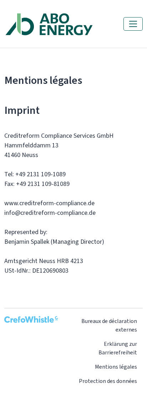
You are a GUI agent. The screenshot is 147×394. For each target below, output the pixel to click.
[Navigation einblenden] (133, 24)
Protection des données (108, 381)
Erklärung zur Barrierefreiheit (117, 348)
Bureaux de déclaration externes (109, 325)
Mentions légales (116, 366)
